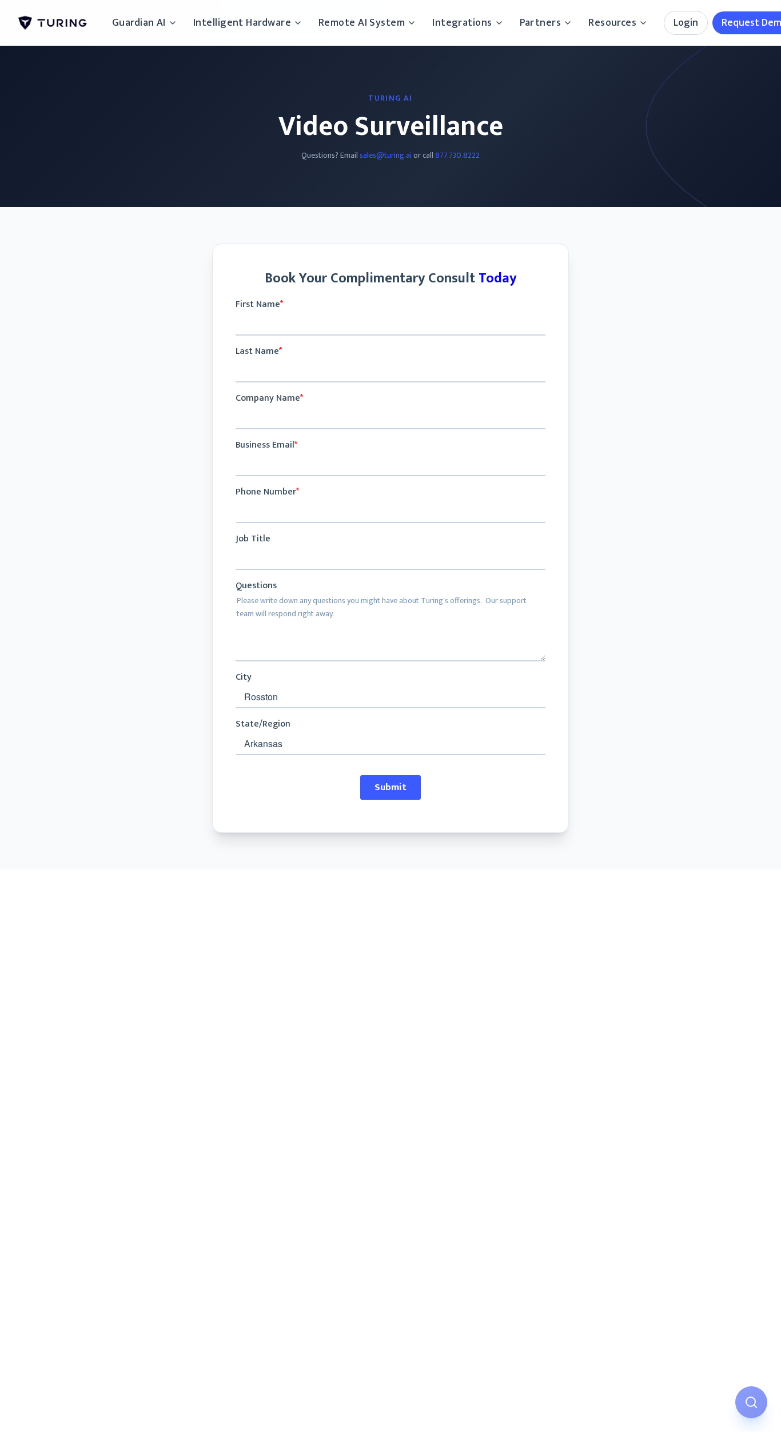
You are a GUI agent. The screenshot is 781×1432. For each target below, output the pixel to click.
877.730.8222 (457, 155)
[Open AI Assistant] (751, 1402)
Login (686, 22)
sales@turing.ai (386, 155)
